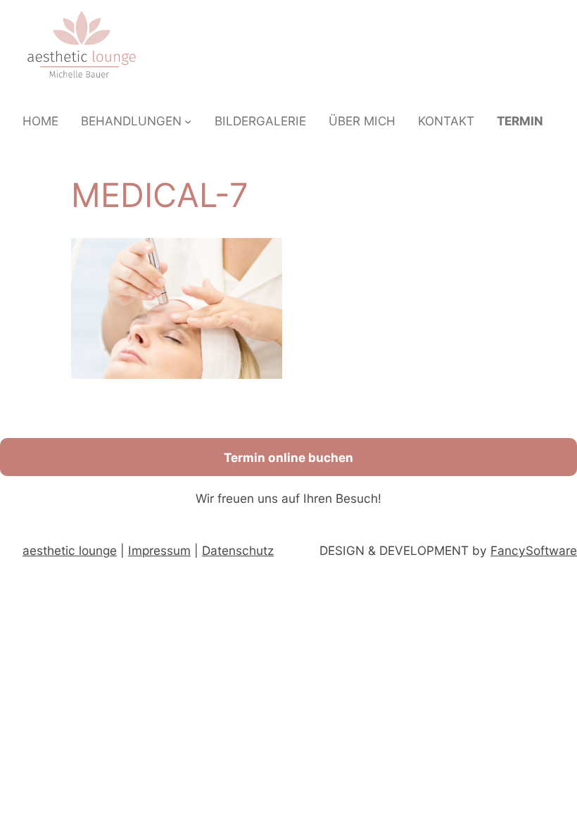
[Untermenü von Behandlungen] (187, 121)
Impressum (159, 550)
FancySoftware (533, 550)
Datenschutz (238, 550)
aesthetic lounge (70, 550)
